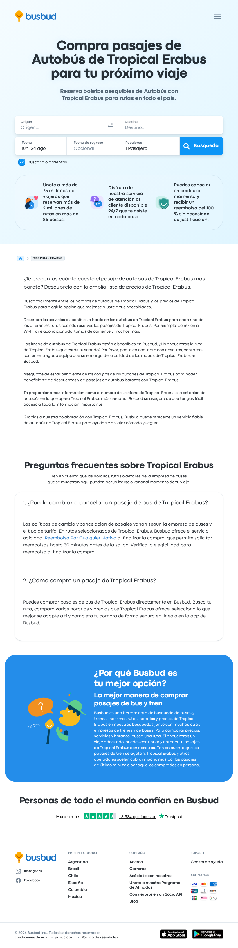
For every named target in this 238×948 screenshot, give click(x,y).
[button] (110, 125)
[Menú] (217, 16)
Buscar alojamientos (47, 162)
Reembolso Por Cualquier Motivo (80, 538)
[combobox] (58, 125)
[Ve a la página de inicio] (35, 16)
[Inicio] (20, 258)
